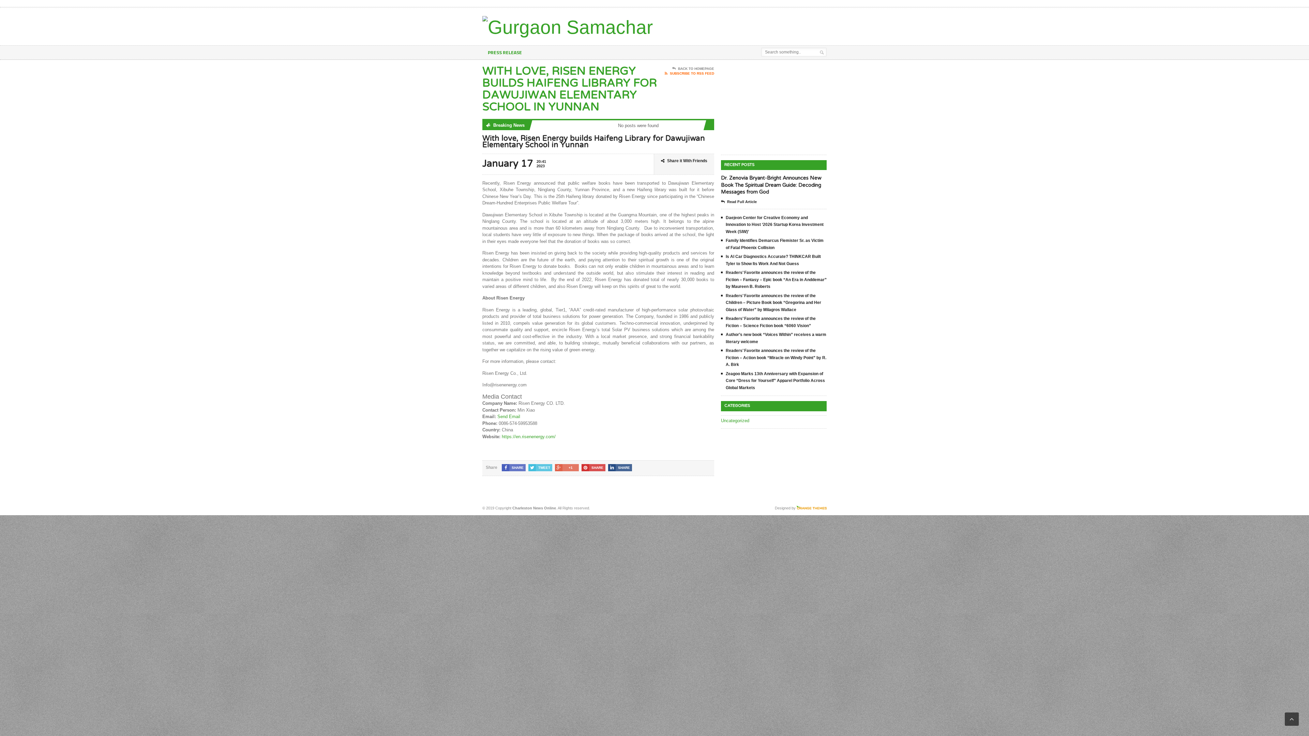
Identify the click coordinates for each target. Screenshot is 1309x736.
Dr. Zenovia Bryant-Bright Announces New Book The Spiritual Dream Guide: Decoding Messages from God (771, 185)
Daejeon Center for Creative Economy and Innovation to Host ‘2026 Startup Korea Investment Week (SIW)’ (775, 224)
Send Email (508, 416)
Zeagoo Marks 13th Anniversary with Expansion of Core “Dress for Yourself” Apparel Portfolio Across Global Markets (775, 380)
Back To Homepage (696, 69)
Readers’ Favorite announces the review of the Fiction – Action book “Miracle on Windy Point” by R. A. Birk (776, 357)
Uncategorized (735, 420)
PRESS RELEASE (505, 52)
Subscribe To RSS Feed (692, 73)
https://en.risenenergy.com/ (529, 436)
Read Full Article (742, 202)
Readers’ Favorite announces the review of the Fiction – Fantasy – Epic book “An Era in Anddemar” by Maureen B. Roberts (776, 279)
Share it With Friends (687, 160)
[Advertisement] (747, 25)
